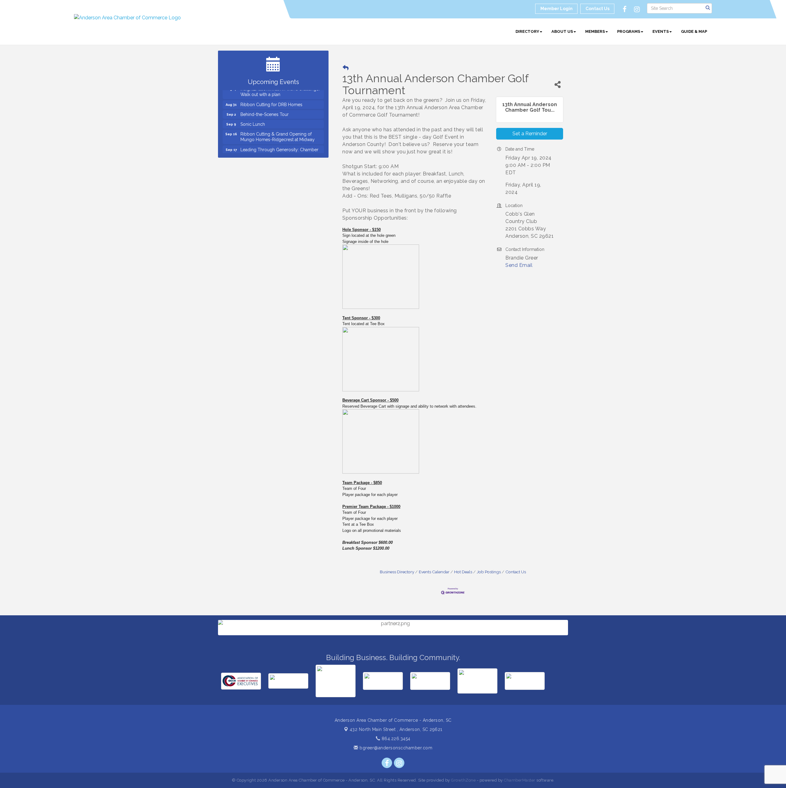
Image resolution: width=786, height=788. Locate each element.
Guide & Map (694, 31)
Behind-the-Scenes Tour (264, 105)
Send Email (518, 265)
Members (595, 31)
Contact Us (515, 571)
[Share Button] (557, 84)
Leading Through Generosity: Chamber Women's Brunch (279, 144)
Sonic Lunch (252, 115)
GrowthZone (463, 780)
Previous (209, 645)
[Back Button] (345, 67)
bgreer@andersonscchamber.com (395, 747)
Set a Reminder (529, 133)
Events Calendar (434, 571)
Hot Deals (463, 571)
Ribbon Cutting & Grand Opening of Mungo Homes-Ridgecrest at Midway (277, 128)
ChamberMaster (519, 780)
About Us (562, 31)
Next (578, 645)
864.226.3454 (395, 738)
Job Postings (489, 571)
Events (660, 31)
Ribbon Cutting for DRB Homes (271, 96)
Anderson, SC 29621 (396, 729)
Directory (527, 31)
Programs (628, 31)
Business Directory (397, 571)
